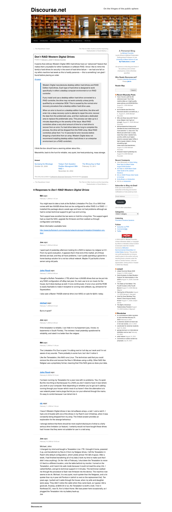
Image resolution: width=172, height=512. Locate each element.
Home (36, 41)
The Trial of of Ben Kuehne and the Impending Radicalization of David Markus (93, 50)
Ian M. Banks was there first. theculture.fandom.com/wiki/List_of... (128, 111)
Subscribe (120, 202)
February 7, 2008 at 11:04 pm (49, 345)
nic (41, 403)
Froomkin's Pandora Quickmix (124, 220)
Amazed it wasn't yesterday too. (127, 152)
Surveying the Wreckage (44, 164)
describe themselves (129, 79)
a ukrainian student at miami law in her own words (127, 323)
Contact (66, 41)
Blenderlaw (121, 313)
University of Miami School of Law (127, 59)
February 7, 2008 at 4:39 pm (49, 323)
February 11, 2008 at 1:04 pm (49, 406)
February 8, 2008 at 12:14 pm (49, 375)
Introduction (44, 41)
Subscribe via (121, 227)
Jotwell (120, 269)
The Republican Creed (41, 49)
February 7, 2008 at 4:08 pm (49, 273)
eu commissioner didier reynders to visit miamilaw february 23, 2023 (127, 317)
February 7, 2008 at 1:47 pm (49, 199)
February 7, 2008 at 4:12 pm (49, 306)
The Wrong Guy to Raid (91, 164)
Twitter (119, 231)
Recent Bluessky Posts (126, 95)
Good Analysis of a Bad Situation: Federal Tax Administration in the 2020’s (127, 277)
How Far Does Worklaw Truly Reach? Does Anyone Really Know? (126, 298)
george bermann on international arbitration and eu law (127, 331)
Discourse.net (48, 9)
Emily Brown (121, 179)
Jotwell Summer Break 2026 (126, 271)
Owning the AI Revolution (125, 292)
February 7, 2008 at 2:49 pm (49, 245)
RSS (127, 227)
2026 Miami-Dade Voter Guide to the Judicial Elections (126, 171)
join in (129, 81)
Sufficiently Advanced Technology (61, 177)
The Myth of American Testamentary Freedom (124, 306)
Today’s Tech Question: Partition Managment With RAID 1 (68, 166)
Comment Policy (55, 41)
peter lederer (121, 336)
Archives (88, 41)
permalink (84, 177)
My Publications (76, 41)
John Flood (45, 270)
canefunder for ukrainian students (127, 326)
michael (43, 303)
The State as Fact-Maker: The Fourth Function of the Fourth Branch (126, 286)
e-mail (133, 61)
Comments (122, 229)
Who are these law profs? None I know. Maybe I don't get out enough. (127, 120)
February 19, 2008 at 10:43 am (49, 441)
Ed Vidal (120, 168)
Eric (118, 175)
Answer (38, 79)
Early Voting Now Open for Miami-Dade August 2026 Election (127, 164)
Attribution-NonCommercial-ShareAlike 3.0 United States (125, 250)
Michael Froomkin (60, 60)
